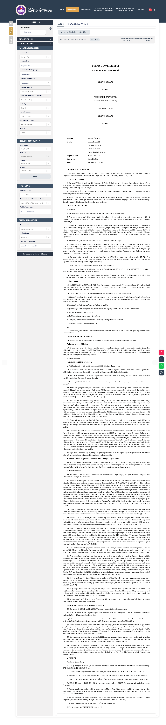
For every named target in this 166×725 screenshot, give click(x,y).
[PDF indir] (161, 352)
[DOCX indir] (161, 359)
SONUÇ (22, 160)
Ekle (35, 176)
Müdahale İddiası (26, 153)
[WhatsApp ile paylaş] (161, 366)
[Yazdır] (161, 372)
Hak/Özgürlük (24, 145)
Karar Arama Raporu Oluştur (35, 254)
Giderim (22, 167)
